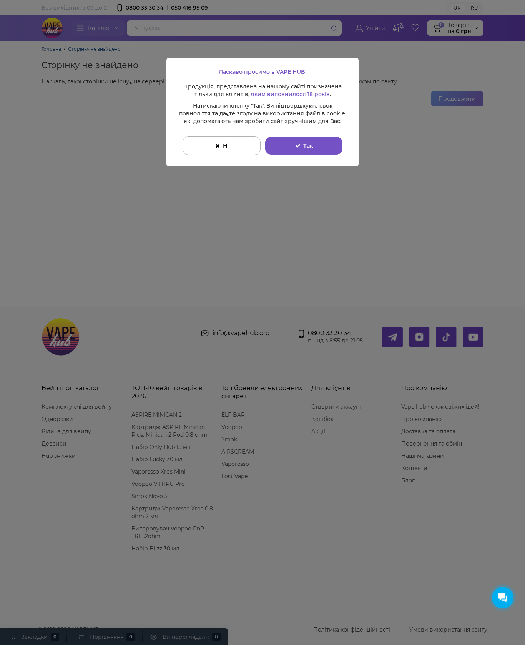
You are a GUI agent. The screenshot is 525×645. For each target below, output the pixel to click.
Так (308, 145)
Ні (226, 145)
